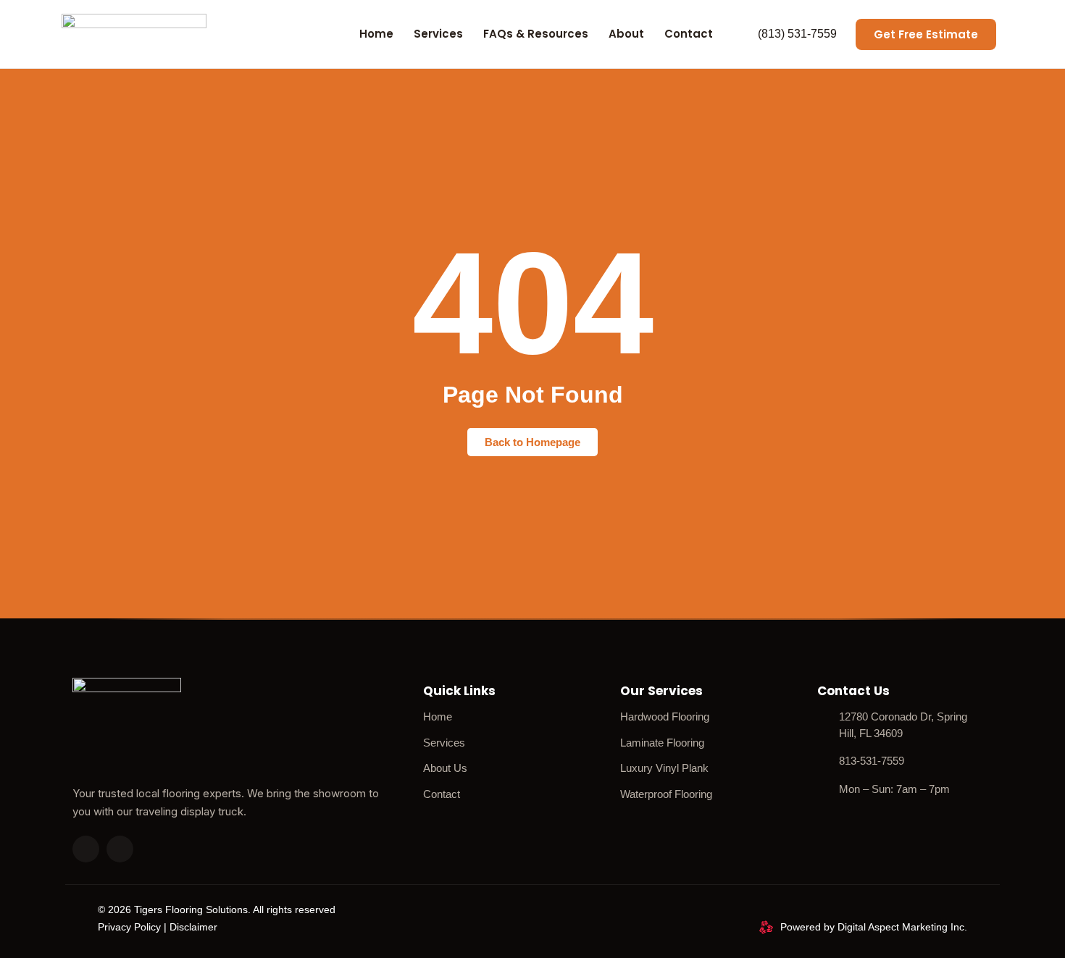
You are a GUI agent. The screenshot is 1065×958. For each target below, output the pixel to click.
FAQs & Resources (535, 33)
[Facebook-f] (119, 849)
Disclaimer (193, 927)
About (626, 33)
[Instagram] (85, 849)
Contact (688, 33)
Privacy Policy (129, 927)
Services (438, 33)
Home (376, 33)
